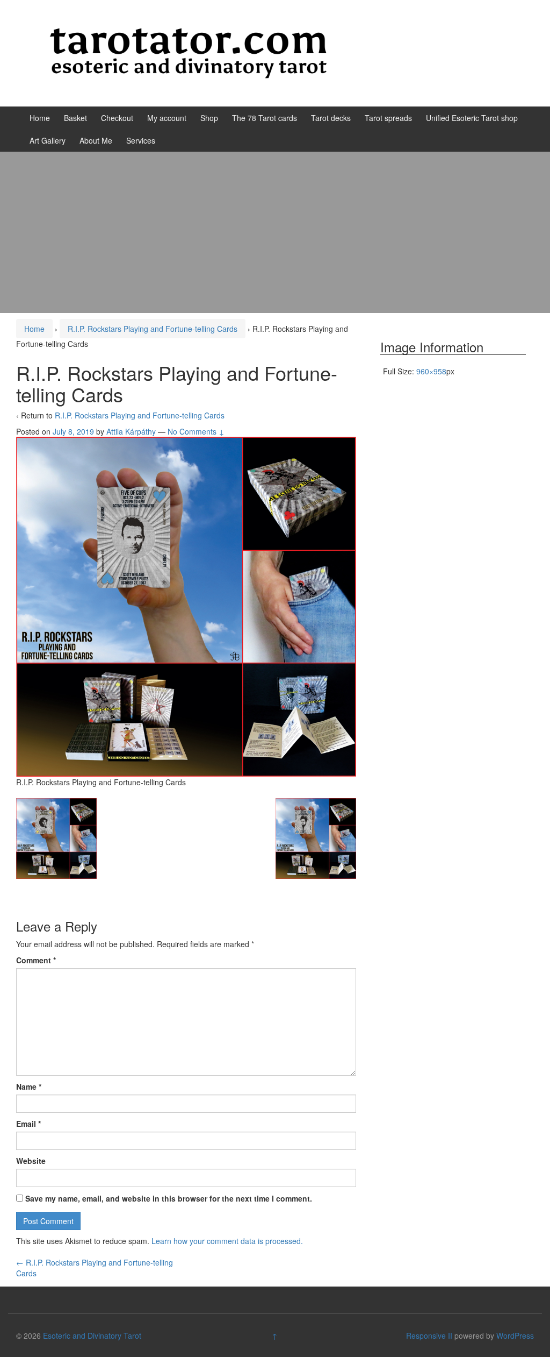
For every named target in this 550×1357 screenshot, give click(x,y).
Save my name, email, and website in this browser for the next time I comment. (168, 1198)
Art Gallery (48, 140)
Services (140, 140)
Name (28, 1086)
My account (166, 117)
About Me (95, 140)
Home (40, 117)
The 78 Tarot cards (264, 117)
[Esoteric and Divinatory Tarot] (188, 52)
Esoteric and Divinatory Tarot (92, 1335)
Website (31, 1160)
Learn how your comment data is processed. (227, 1240)
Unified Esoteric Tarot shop (472, 117)
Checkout (117, 117)
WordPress (515, 1335)
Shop (209, 117)
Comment (36, 960)
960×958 (431, 371)
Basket (75, 117)
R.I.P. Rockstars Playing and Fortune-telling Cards (152, 328)
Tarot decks (331, 117)
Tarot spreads (388, 117)
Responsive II (429, 1335)
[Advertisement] (275, 232)
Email (28, 1123)
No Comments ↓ (196, 431)
